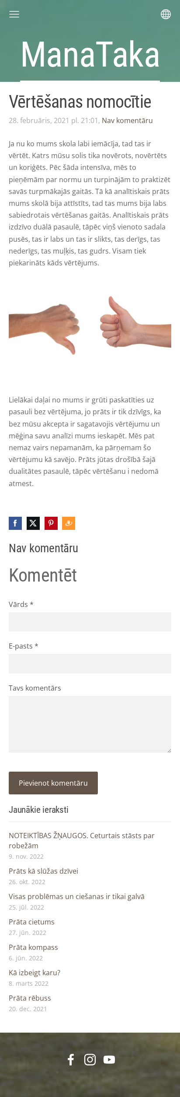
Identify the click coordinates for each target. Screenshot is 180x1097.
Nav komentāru (127, 120)
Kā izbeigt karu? (34, 972)
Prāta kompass (33, 947)
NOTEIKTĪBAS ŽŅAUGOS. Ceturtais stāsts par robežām (82, 840)
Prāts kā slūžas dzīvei (43, 871)
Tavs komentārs (35, 688)
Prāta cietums (32, 922)
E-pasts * (23, 646)
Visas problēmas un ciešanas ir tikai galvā (77, 896)
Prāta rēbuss (30, 998)
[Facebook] (71, 1059)
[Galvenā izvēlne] (14, 14)
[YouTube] (109, 1059)
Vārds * (21, 604)
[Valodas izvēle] (166, 14)
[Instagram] (90, 1059)
